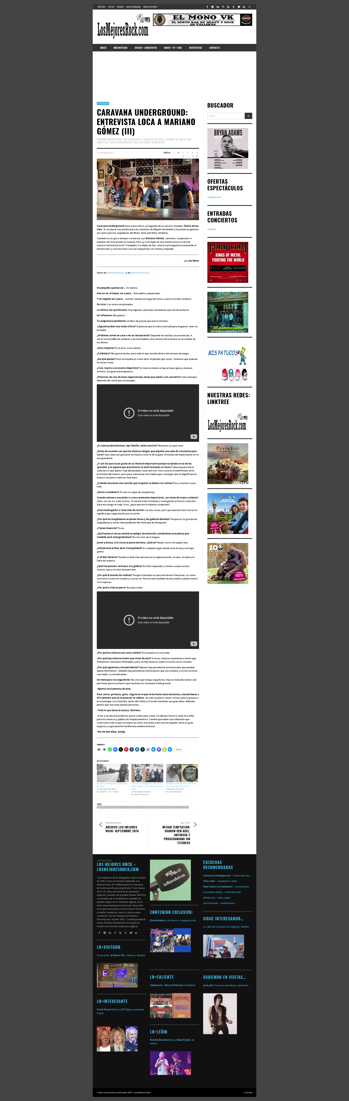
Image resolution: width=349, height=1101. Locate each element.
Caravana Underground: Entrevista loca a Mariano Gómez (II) (181, 784)
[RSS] (228, 7)
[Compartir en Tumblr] (192, 152)
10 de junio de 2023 (106, 152)
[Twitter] (238, 7)
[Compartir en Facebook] (173, 152)
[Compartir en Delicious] (183, 156)
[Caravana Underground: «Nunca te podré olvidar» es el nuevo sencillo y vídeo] (147, 773)
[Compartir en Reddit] (188, 156)
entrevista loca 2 (140, 272)
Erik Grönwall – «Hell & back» (219, 903)
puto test (180, 807)
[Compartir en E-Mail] (197, 156)
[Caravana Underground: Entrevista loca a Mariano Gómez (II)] (182, 773)
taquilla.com (214, 197)
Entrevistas (103, 103)
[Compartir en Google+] (183, 152)
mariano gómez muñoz (166, 807)
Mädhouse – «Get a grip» (217, 897)
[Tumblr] (233, 7)
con (163, 1039)
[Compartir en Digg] (192, 156)
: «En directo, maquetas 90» (173, 920)
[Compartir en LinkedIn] (197, 152)
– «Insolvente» (226, 886)
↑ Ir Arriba (247, 1092)
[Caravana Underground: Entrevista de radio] (113, 773)
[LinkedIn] (217, 7)
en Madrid (172, 985)
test (186, 807)
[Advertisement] (174, 77)
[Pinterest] (223, 7)
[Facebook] (207, 7)
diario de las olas (123, 807)
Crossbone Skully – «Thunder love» (222, 892)
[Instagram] (212, 7)
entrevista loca (138, 807)
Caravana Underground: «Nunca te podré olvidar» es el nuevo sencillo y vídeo (147, 786)
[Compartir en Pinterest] (188, 152)
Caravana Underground (106, 807)
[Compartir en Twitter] (178, 152)
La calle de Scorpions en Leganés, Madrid (226, 926)
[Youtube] (243, 7)
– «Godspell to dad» (220, 881)
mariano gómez (151, 807)
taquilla (211, 229)
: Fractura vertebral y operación (225, 985)
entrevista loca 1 (116, 272)
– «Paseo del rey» (226, 875)
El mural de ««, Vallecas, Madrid (121, 955)
